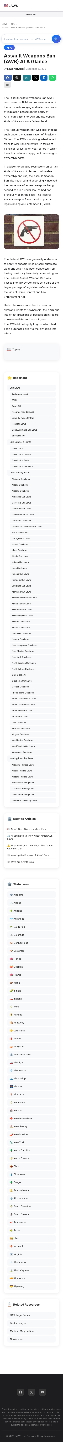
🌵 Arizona (16, 910)
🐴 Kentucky (17, 1022)
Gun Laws (15, 387)
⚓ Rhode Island (19, 1198)
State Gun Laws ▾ (31, 14)
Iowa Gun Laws (19, 568)
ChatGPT (17, 78)
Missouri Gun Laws (21, 621)
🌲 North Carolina (20, 1150)
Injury (9, 47)
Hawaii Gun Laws (20, 544)
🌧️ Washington (18, 1262)
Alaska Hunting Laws (22, 771)
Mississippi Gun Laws (22, 615)
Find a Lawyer (18, 1323)
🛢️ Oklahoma (17, 1174)
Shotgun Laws (19, 435)
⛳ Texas (15, 1230)
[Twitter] (31, 1392)
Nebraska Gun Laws (21, 633)
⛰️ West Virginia (19, 1270)
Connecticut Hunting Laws (24, 800)
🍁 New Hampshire (21, 1118)
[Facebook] (20, 1392)
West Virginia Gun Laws (23, 746)
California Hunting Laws (23, 788)
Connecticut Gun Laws (23, 514)
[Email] (7, 85)
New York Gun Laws (22, 657)
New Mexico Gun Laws (23, 651)
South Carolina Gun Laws (24, 698)
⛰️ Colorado (17, 934)
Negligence (16, 1339)
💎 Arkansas (17, 918)
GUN (13, 24)
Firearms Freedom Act (23, 412)
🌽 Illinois (15, 990)
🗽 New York (17, 1142)
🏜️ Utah (14, 1238)
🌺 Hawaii (15, 974)
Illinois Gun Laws (20, 556)
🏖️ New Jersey (18, 1126)
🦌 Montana (17, 1094)
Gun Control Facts (20, 460)
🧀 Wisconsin (18, 1278)
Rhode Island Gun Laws (23, 693)
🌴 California (17, 926)
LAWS (4, 24)
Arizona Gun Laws (20, 491)
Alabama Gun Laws (21, 479)
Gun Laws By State (20, 472)
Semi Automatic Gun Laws (24, 430)
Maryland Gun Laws (21, 592)
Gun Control (17, 448)
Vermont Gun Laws (21, 728)
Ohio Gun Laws (19, 675)
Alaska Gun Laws (20, 485)
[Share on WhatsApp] (52, 78)
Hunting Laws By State (21, 758)
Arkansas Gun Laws (21, 497)
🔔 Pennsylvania (19, 1190)
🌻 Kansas (16, 1014)
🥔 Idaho (15, 982)
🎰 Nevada (16, 1110)
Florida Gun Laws (20, 532)
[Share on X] (35, 78)
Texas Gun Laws (20, 716)
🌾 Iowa (14, 1006)
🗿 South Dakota (19, 1214)
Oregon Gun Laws (20, 687)
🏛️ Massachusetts (20, 1054)
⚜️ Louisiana (17, 1030)
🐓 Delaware (17, 950)
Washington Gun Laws (22, 740)
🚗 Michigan (17, 1062)
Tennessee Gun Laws (22, 710)
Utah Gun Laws (19, 722)
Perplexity (27, 78)
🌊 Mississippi (18, 1078)
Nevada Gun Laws (20, 639)
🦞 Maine (15, 1038)
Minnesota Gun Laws (22, 609)
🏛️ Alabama (16, 894)
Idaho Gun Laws (19, 550)
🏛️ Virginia (16, 1254)
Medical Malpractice (22, 1331)
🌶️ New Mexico (19, 1134)
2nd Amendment (20, 394)
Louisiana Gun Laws (21, 586)
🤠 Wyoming (17, 1286)
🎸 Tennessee (18, 1222)
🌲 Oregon (16, 1182)
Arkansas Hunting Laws (23, 782)
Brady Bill (16, 406)
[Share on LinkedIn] (43, 78)
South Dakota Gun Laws (23, 704)
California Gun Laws (21, 503)
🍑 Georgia (16, 966)
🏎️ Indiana (16, 998)
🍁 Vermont (16, 1246)
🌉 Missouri (16, 1086)
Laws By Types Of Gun (23, 418)
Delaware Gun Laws (21, 520)
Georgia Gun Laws (21, 538)
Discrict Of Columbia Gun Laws (27, 526)
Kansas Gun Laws (20, 574)
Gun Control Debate (21, 454)
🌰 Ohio (14, 1166)
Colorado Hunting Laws (23, 794)
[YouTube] (42, 1392)
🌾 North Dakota (19, 1158)
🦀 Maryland (17, 1046)
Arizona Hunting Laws (22, 777)
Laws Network (15, 68)
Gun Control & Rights (20, 442)
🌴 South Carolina (20, 1206)
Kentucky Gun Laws (21, 580)
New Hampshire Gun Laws (24, 645)
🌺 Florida (15, 958)
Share (8, 78)
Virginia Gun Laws (20, 734)
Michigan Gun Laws (21, 603)
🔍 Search (56, 39)
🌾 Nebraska (17, 1102)
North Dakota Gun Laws (23, 669)
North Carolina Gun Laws (24, 663)
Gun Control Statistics (22, 466)
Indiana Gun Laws (20, 562)
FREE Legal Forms (20, 1315)
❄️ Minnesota (18, 1070)
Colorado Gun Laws (21, 508)
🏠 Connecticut (19, 942)
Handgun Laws (19, 424)
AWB (14, 400)
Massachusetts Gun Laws (24, 597)
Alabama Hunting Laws (23, 765)
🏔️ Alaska (15, 902)
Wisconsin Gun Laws (22, 752)
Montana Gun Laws (21, 627)
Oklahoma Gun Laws (22, 681)
